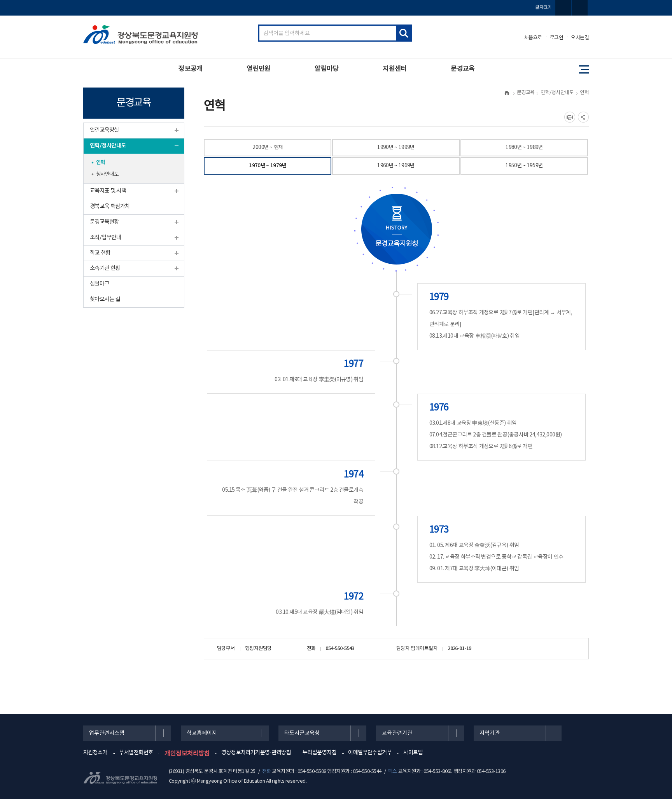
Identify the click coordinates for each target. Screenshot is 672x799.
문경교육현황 (104, 222)
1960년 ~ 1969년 (396, 166)
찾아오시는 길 (105, 299)
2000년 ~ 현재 (267, 147)
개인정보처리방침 (187, 753)
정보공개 (190, 69)
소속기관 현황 (105, 268)
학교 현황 (100, 253)
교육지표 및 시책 (108, 190)
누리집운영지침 (319, 753)
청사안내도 (107, 174)
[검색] (403, 33)
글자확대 (580, 8)
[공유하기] (583, 117)
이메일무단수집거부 (370, 753)
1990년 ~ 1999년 (396, 147)
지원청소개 (95, 753)
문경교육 (463, 69)
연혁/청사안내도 (108, 145)
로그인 (557, 38)
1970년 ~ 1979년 (267, 166)
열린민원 (259, 69)
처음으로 (533, 38)
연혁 (100, 162)
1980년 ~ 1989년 (524, 147)
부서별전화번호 (136, 753)
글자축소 (563, 8)
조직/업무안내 (105, 237)
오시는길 (580, 38)
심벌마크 (99, 283)
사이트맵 (413, 753)
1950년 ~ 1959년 (524, 166)
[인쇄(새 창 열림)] (569, 117)
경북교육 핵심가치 (110, 206)
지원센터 (395, 69)
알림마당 (327, 69)
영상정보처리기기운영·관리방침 (256, 753)
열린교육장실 (104, 130)
